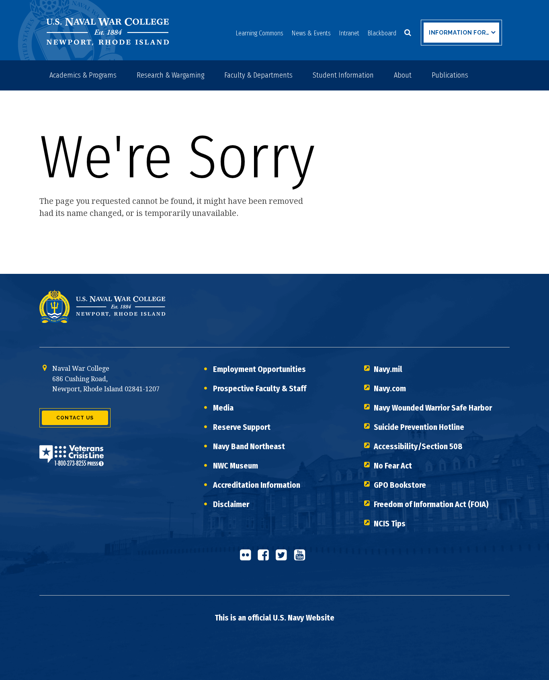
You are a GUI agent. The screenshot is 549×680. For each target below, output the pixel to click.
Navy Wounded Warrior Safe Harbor (433, 408)
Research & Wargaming (170, 75)
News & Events (311, 33)
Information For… (459, 32)
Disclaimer (231, 504)
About (403, 75)
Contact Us (75, 418)
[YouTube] (302, 558)
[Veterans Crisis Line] (71, 460)
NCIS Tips (390, 523)
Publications (450, 75)
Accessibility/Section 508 (418, 446)
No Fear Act (393, 465)
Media (223, 408)
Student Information (343, 75)
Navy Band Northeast (249, 446)
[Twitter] (284, 558)
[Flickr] (248, 558)
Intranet (349, 33)
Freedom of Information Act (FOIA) (431, 504)
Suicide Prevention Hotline (419, 427)
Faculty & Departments (258, 75)
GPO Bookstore (400, 485)
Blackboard (381, 33)
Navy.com (390, 388)
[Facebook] (266, 558)
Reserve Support (241, 427)
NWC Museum (235, 465)
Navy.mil (388, 369)
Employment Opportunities (259, 369)
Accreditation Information (256, 485)
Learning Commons (259, 33)
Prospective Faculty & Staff (259, 388)
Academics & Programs (83, 75)
